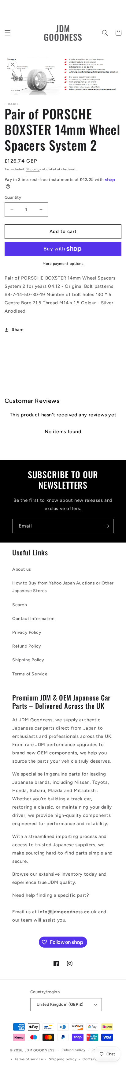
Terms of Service (30, 674)
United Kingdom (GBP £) (60, 1004)
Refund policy (73, 1050)
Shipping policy (63, 1059)
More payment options (63, 263)
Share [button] (18, 329)
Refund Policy (26, 646)
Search (19, 604)
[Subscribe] (106, 526)
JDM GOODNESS (40, 1050)
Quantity (13, 197)
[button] (7, 32)
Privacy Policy (26, 632)
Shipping (33, 169)
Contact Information (33, 618)
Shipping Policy (28, 660)
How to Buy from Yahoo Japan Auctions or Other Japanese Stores (63, 586)
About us (21, 569)
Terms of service (29, 1059)
